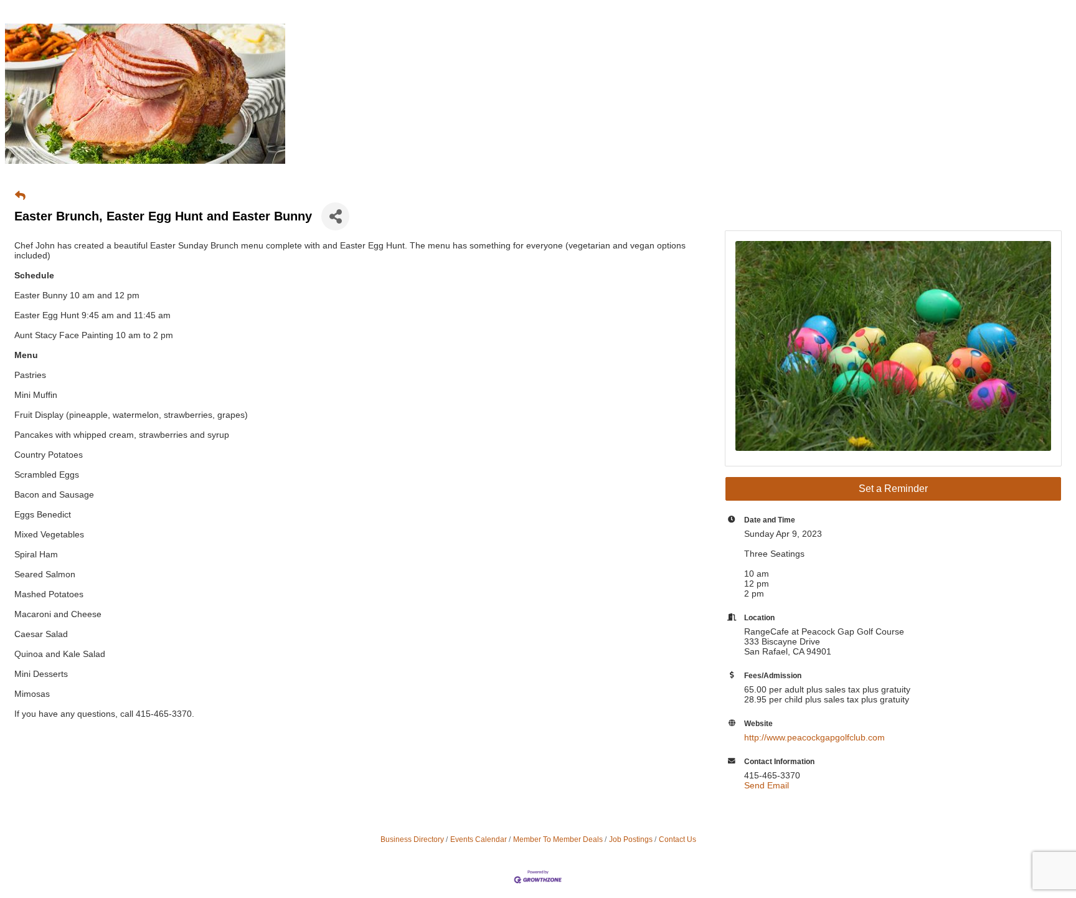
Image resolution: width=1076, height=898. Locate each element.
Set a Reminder (893, 488)
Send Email (766, 785)
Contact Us (677, 839)
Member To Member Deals (558, 839)
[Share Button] (335, 216)
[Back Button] (20, 196)
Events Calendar (478, 839)
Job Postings (631, 839)
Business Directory (412, 839)
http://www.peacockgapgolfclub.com (814, 737)
